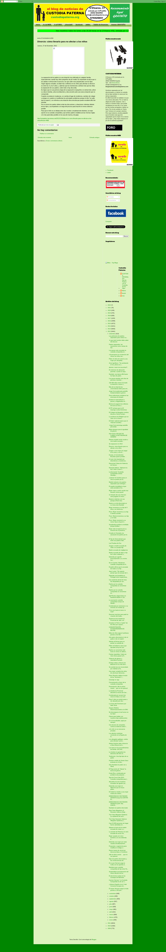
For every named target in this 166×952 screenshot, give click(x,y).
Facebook (110, 170)
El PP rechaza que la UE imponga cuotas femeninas (118, 409)
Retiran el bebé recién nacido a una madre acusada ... (118, 440)
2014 (109, 326)
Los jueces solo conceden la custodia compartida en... (117, 351)
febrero (111, 917)
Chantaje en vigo (114, 680)
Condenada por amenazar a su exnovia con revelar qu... (118, 606)
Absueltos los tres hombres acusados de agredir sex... (118, 782)
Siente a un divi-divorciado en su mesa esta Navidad (118, 504)
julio (110, 904)
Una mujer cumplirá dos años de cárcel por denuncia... (118, 672)
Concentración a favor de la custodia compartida (117, 683)
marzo (111, 914)
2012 (109, 331)
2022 (109, 305)
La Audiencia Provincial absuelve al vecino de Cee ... (118, 691)
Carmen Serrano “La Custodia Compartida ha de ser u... (118, 881)
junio (111, 906)
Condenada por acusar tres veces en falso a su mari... (117, 696)
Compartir (109, 221)
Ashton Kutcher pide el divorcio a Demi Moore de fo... (118, 744)
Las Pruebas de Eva (115, 543)
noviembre (112, 893)
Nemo (124, 290)
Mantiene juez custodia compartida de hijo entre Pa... (118, 868)
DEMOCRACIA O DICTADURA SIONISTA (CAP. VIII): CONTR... (118, 803)
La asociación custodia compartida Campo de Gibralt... (116, 601)
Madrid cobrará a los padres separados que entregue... (118, 482)
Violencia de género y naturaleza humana (115, 659)
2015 (109, 323)
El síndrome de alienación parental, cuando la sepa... (118, 370)
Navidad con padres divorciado (118, 808)
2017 (109, 318)
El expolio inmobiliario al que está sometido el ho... (117, 487)
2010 (109, 926)
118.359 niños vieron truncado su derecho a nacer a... (118, 383)
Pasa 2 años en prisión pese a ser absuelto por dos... (118, 700)
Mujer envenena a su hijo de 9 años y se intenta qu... (118, 508)
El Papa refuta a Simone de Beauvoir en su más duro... (118, 663)
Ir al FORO (58, 24)
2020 (109, 310)
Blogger (94, 939)
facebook (79, 24)
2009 (109, 928)
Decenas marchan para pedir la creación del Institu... (118, 615)
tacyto (124, 293)
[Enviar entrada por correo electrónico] (57, 125)
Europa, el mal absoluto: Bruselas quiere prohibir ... (117, 455)
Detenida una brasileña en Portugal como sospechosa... (118, 576)
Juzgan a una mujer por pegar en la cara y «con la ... (118, 451)
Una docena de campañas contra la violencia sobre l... (118, 725)
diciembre (112, 333)
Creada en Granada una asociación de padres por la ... (118, 534)
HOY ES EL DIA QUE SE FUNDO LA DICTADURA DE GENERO (118, 435)
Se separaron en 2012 (116, 444)
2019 (109, 313)
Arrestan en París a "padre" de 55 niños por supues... (118, 623)
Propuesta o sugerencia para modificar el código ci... (118, 846)
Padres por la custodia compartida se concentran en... (117, 585)
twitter (88, 24)
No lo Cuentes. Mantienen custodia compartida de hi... (118, 563)
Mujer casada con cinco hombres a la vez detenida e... (118, 837)
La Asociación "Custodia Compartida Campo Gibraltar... (116, 473)
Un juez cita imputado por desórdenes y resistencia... (118, 460)
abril (110, 912)
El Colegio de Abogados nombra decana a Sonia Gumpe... (119, 413)
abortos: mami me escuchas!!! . (118, 367)
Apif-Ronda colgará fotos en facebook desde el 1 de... (117, 596)
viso (123, 296)
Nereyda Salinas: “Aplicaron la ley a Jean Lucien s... (118, 468)
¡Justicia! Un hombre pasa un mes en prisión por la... (118, 478)
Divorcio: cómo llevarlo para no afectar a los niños (118, 447)
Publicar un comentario (47, 133)
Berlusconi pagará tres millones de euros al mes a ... (118, 404)
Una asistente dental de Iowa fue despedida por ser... (118, 580)
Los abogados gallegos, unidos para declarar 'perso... (118, 740)
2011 (109, 923)
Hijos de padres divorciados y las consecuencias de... (118, 859)
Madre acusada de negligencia (118, 550)
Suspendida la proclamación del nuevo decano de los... (118, 872)
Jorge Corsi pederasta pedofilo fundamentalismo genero (118, 392)
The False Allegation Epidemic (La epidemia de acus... (118, 815)
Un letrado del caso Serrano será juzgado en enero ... (117, 495)
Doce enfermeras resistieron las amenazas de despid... (118, 396)
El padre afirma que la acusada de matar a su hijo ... (118, 567)
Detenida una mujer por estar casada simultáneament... (118, 842)
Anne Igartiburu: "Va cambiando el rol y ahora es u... (118, 363)
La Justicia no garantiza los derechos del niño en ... (117, 752)
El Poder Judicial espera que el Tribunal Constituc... (118, 421)
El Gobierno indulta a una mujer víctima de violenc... (118, 792)
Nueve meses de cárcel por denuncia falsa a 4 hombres (118, 851)
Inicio (38, 24)
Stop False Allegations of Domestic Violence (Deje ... (118, 811)
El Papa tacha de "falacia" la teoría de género (117, 769)
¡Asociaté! (68, 24)
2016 (109, 321)
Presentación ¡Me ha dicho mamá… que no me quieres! (118, 687)
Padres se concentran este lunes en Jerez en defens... (118, 650)
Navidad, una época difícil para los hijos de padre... (118, 375)
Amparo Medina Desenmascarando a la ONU (118, 708)
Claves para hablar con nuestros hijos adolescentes (118, 717)
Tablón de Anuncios (100, 24)
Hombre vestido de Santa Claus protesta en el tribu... (118, 761)
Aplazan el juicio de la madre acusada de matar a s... (117, 828)
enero (111, 920)
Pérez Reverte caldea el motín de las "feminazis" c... (118, 676)
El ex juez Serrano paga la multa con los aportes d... (117, 863)
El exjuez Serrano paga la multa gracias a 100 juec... (118, 889)
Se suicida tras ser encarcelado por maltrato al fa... (118, 667)
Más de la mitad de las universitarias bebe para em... (119, 387)
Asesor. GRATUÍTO (118, 24)
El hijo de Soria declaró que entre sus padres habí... (117, 539)
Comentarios (112, 200)
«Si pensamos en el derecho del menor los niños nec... (119, 355)
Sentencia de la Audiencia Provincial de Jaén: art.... (117, 619)
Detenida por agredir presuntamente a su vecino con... (118, 558)
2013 (109, 329)
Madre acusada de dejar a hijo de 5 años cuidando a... (118, 553)
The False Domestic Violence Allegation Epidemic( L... (118, 819)
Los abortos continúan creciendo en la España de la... (118, 735)
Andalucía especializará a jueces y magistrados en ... (118, 400)
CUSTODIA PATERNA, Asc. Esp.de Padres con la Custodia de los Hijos (125, 281)
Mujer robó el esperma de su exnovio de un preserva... (118, 529)
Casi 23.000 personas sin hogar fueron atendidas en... (118, 824)
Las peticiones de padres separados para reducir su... (118, 336)
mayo (111, 909)
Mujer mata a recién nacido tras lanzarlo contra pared (118, 491)
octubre (111, 896)
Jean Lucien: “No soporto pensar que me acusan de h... (119, 572)
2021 (109, 307)
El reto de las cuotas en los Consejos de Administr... (117, 876)
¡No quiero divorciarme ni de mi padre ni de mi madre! (118, 638)
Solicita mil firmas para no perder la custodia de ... (117, 642)
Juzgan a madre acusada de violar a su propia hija (117, 546)
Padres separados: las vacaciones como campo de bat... (118, 346)
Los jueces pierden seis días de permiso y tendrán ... (118, 379)
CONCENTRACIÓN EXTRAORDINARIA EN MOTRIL (116, 628)
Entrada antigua (94, 137)
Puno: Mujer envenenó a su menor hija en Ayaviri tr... (117, 521)
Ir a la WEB (47, 24)
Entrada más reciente (44, 137)
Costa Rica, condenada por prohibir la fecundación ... (117, 774)
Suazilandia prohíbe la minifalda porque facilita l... (118, 525)
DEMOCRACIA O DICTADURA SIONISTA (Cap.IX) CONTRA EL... (118, 797)
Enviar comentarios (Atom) (54, 140)
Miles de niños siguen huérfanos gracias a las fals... (119, 633)
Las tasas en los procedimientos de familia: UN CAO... (119, 748)
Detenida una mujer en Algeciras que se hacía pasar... (116, 787)
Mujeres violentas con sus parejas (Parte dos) (117, 499)
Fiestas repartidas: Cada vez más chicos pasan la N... (117, 655)
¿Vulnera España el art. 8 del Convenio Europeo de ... (118, 885)
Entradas (111, 197)
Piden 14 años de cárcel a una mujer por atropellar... (118, 359)
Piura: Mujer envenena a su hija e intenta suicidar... (118, 512)
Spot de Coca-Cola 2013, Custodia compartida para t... (118, 778)
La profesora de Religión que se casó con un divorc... (118, 417)
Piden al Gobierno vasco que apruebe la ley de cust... (118, 646)
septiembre (113, 899)
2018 (109, 315)
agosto (111, 901)
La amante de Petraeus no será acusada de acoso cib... (118, 832)
